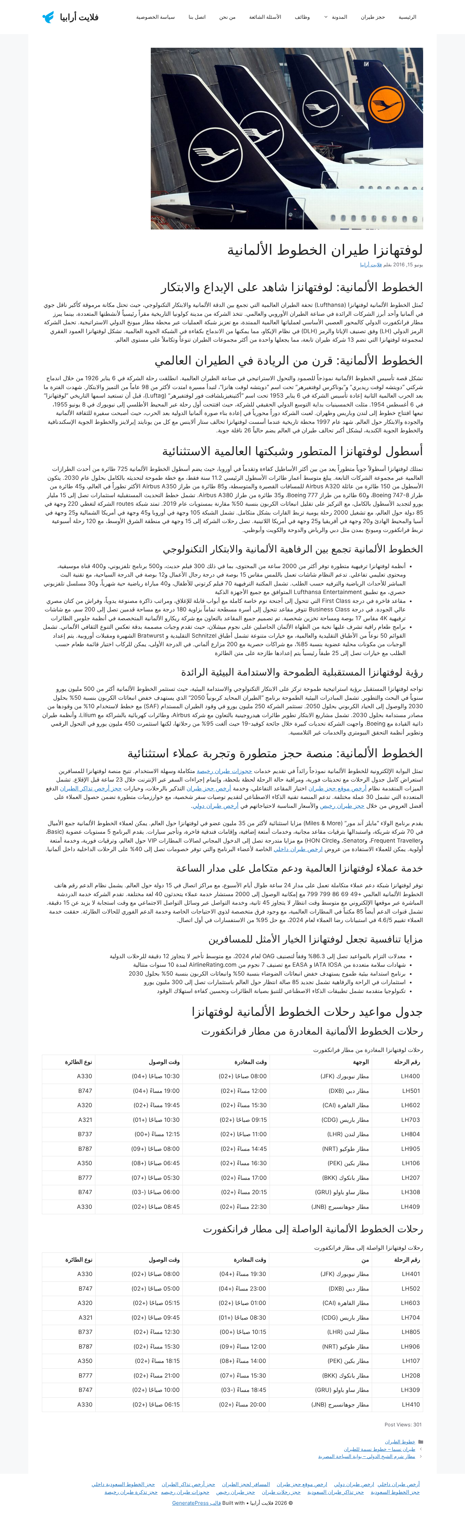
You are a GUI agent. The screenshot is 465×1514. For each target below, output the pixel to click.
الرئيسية (407, 17)
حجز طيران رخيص (342, 805)
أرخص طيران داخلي (399, 1484)
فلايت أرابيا (79, 17)
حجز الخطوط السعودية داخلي (123, 1484)
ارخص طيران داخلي (298, 849)
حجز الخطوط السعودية (395, 1492)
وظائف (302, 17)
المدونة (339, 17)
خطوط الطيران (400, 1441)
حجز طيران (373, 17)
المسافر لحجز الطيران (246, 1484)
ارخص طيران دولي (354, 1484)
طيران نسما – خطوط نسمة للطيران (379, 1449)
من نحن (227, 17)
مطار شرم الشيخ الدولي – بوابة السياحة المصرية (366, 1456)
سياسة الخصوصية (155, 17)
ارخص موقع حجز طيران (302, 1484)
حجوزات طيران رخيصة (224, 771)
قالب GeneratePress (196, 1503)
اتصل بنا (197, 17)
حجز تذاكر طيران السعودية (335, 1492)
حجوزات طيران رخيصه (185, 1492)
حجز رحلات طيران (281, 1492)
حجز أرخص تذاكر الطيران (91, 788)
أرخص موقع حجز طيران (337, 788)
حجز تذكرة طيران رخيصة (131, 1492)
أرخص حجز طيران (209, 788)
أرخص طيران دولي (216, 805)
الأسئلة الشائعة (265, 17)
